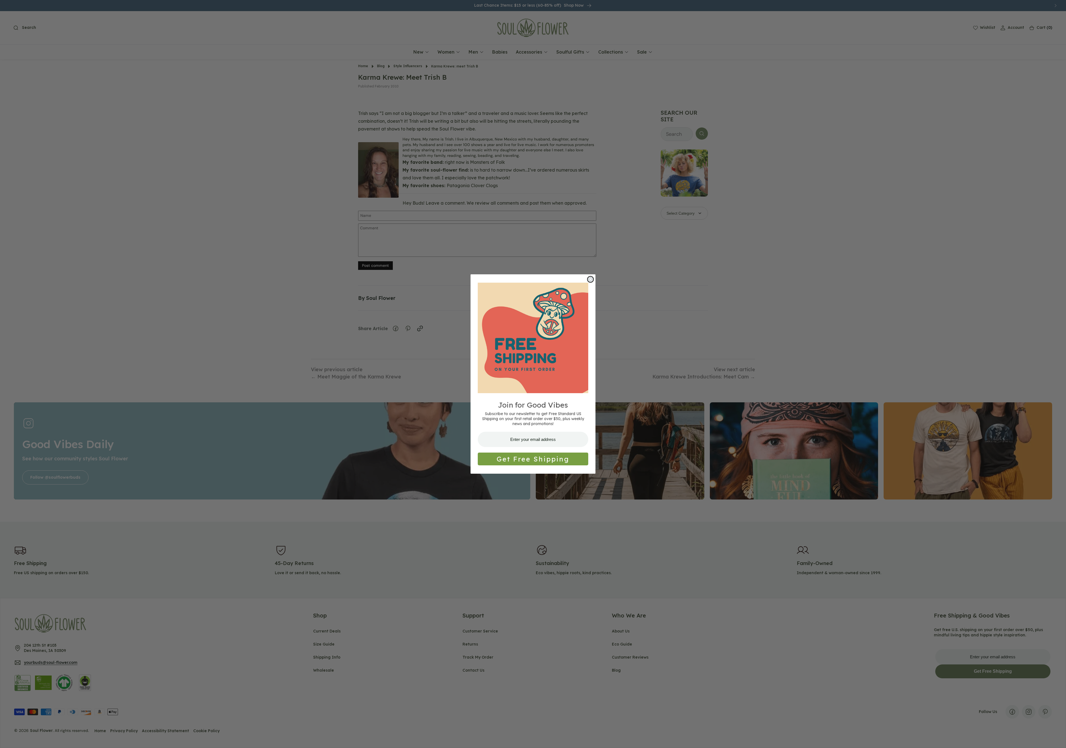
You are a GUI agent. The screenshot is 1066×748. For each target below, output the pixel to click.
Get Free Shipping (533, 459)
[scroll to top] (1057, 738)
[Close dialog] (590, 279)
